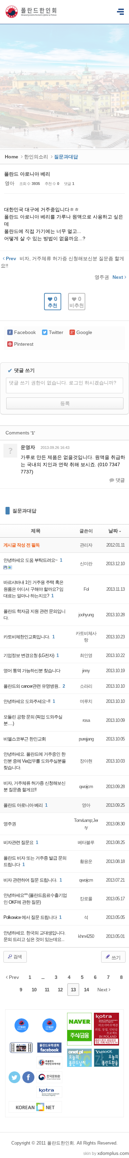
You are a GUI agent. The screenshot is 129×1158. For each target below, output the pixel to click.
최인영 (86, 655)
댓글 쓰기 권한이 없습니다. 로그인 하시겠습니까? (62, 382)
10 (34, 989)
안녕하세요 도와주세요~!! (27, 701)
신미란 (86, 563)
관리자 (86, 545)
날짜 (113, 530)
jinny (86, 670)
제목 (36, 530)
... (42, 977)
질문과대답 (24, 510)
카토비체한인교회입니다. (27, 636)
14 (86, 989)
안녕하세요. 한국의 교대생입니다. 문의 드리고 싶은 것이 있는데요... (34, 936)
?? (120, 12)
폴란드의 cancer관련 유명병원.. (32, 686)
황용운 (86, 861)
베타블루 (86, 842)
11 (47, 989)
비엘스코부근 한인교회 (24, 739)
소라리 (86, 686)
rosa (86, 720)
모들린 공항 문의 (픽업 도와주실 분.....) (32, 720)
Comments (20, 432)
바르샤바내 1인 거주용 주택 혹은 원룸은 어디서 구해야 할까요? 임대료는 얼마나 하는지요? (33, 589)
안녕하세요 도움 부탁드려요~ (30, 560)
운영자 (28, 447)
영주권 (9, 823)
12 (60, 989)
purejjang (86, 739)
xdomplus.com (113, 1153)
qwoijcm (86, 786)
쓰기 (115, 957)
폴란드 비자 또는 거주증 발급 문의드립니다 (34, 861)
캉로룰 (86, 898)
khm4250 (86, 936)
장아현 (86, 761)
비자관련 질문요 (18, 842)
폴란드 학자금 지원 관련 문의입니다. (34, 615)
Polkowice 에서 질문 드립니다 (30, 917)
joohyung (86, 614)
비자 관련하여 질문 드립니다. (30, 880)
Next (103, 989)
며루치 (86, 701)
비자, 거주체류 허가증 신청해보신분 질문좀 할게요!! (34, 787)
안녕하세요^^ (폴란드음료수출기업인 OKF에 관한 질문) (35, 899)
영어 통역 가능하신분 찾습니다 (31, 670)
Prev (13, 977)
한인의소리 (36, 156)
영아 (9, 183)
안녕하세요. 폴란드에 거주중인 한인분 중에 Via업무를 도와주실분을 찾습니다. (34, 761)
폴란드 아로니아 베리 (27, 174)
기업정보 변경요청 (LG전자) (29, 655)
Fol (86, 589)
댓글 (120, 480)
